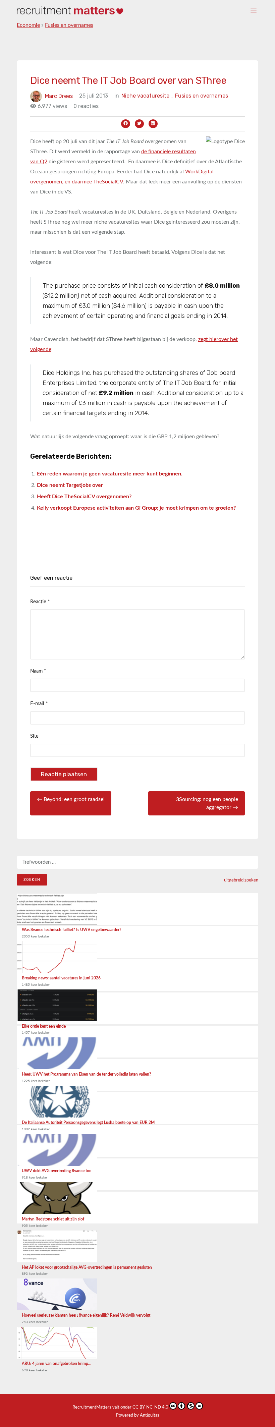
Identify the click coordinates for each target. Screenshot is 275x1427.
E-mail (39, 703)
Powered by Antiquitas (137, 1415)
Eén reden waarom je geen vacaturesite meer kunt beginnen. (109, 473)
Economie (28, 25)
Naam (38, 671)
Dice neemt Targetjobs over (70, 485)
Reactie (40, 601)
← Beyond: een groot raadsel (71, 799)
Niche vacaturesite (147, 96)
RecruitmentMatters (91, 1407)
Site (34, 736)
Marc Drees (59, 96)
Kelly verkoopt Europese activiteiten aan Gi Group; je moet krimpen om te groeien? (136, 508)
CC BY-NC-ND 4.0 (150, 1407)
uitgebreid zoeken (241, 880)
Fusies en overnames (69, 25)
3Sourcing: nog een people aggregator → (207, 803)
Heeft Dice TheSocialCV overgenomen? (84, 496)
